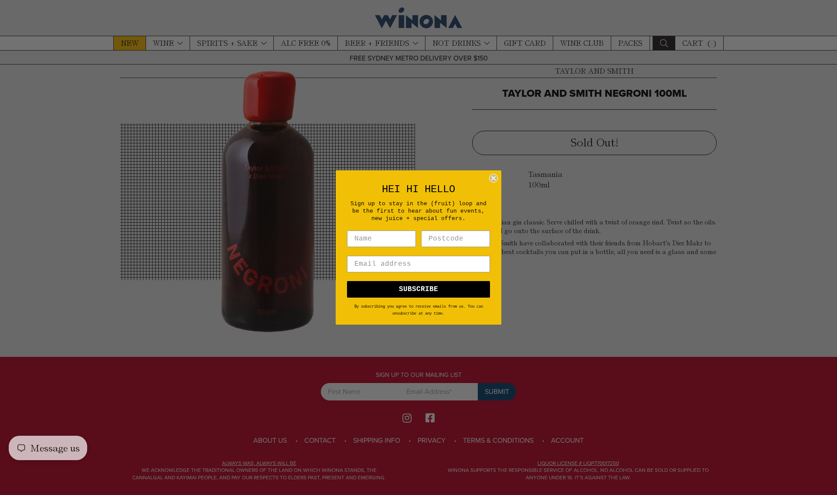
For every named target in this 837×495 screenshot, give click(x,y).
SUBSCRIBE (418, 289)
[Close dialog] (493, 178)
